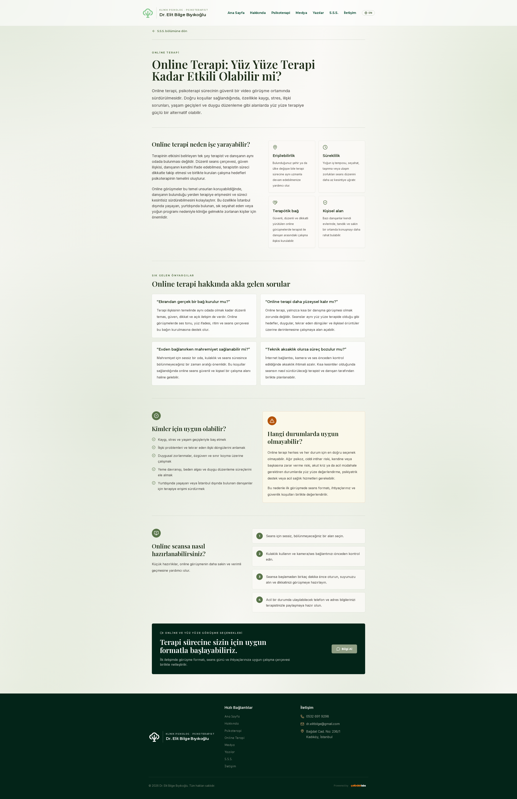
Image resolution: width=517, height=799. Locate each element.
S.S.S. (333, 13)
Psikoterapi (280, 13)
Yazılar (318, 13)
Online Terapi (235, 738)
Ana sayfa (236, 13)
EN (370, 12)
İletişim (350, 13)
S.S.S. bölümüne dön (172, 31)
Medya (301, 13)
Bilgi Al (347, 649)
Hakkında (258, 13)
